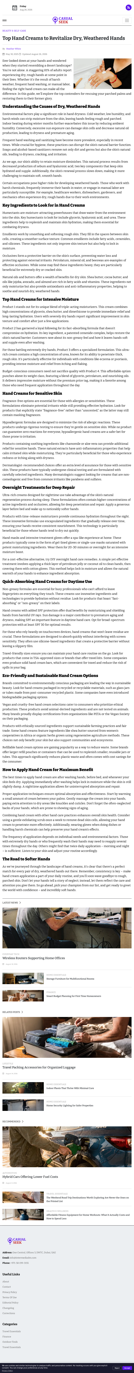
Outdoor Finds (10, 1342)
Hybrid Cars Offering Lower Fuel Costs (30, 1177)
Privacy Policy (9, 1292)
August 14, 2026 (11, 1073)
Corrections (8, 1313)
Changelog (8, 1308)
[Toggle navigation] (127, 20)
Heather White (13, 49)
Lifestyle (7, 1063)
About (5, 1281)
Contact (6, 1286)
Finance (6, 1336)
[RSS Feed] (129, 7)
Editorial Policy (10, 1302)
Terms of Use (9, 1297)
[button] (4, 20)
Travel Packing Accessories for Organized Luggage (38, 1067)
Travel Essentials (11, 1331)
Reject (117, 1368)
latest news (10, 902)
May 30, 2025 (11, 54)
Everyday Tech (10, 954)
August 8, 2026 (11, 1183)
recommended (11, 1121)
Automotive (9, 1173)
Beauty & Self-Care (14, 30)
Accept (127, 1368)
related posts (11, 1012)
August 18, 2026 (11, 964)
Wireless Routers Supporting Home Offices (33, 958)
